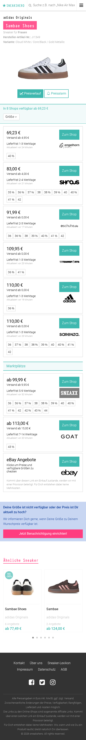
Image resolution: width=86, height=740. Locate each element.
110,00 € (15, 285)
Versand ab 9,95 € (18, 384)
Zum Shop (69, 134)
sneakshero (14, 5)
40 (65, 192)
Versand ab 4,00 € (18, 173)
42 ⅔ (28, 410)
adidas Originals (17, 17)
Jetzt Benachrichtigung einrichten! (43, 533)
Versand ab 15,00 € (19, 428)
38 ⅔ (47, 192)
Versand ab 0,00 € (18, 217)
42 (19, 199)
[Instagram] (53, 683)
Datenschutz (47, 669)
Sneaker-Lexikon (59, 663)
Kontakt (19, 663)
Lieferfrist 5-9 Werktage (21, 390)
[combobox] (43, 5)
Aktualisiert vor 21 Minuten (20, 183)
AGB (64, 669)
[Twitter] (42, 683)
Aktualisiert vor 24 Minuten (20, 147)
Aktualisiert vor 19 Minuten (20, 299)
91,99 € (13, 212)
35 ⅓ (11, 192)
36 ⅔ (21, 192)
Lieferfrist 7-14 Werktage (22, 434)
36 (9, 235)
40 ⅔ (11, 156)
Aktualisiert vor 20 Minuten (20, 438)
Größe (10, 117)
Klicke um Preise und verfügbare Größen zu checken (20, 468)
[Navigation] (81, 5)
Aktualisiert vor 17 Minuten (20, 227)
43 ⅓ (37, 410)
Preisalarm (58, 93)
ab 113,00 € (18, 423)
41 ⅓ (11, 199)
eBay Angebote (21, 459)
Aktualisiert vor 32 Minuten (20, 394)
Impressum (25, 669)
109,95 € (15, 248)
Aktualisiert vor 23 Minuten (20, 263)
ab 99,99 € (16, 379)
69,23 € (13, 132)
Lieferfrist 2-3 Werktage (21, 223)
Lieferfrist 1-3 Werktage (21, 143)
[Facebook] (32, 683)
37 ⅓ (31, 192)
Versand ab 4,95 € (18, 137)
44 (45, 410)
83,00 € (13, 168)
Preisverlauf (32, 93)
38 (39, 192)
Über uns (36, 663)
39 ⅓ (57, 192)
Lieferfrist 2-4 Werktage (21, 179)
